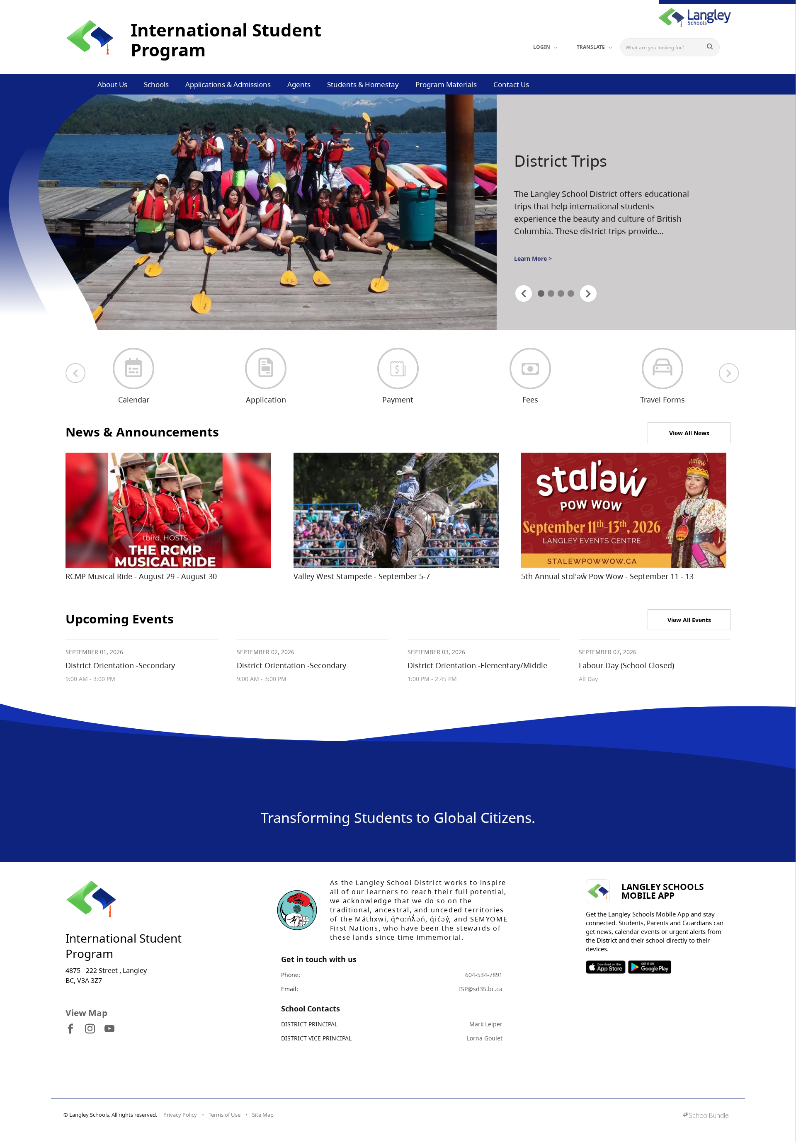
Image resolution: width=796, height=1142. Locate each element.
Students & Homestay (363, 84)
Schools (156, 84)
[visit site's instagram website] (90, 1029)
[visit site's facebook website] (70, 1029)
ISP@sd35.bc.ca (480, 989)
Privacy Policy (180, 1114)
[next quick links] (729, 373)
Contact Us (511, 84)
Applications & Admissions (228, 84)
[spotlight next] (588, 293)
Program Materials (446, 84)
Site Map (263, 1114)
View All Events (689, 620)
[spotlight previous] (524, 293)
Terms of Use (224, 1114)
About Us (112, 84)
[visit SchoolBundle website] (705, 1116)
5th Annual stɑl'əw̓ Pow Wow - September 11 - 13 (607, 576)
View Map (86, 1012)
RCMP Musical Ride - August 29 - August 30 (141, 576)
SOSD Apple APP (606, 967)
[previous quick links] (75, 373)
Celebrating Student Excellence (587, 171)
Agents (299, 84)
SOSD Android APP (649, 967)
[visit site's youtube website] (109, 1029)
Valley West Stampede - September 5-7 (362, 576)
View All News (689, 433)
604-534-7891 (483, 975)
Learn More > (533, 265)
